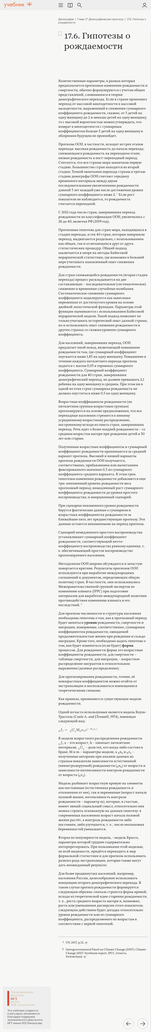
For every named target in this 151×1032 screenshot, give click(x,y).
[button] (70, 5)
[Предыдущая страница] (128, 1023)
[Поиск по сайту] (79, 5)
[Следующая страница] (142, 1023)
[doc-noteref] (117, 195)
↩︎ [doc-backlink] (86, 942)
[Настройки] (61, 5)
